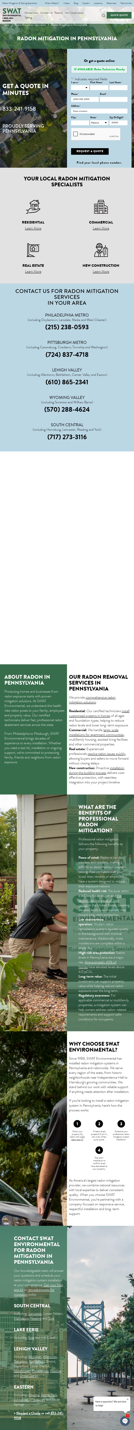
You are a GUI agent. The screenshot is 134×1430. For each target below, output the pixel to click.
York (51, 1318)
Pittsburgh (38, 1399)
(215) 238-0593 (67, 327)
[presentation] (96, 134)
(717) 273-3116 (67, 437)
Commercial (46, 12)
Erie (31, 1337)
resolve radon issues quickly (106, 753)
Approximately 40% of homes (97, 964)
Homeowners (31, 12)
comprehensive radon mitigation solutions (92, 700)
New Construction (74, 12)
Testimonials (126, 3)
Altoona (33, 1394)
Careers (86, 3)
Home (5, 24)
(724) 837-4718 (67, 354)
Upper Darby (29, 1375)
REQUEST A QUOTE (89, 151)
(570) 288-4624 (67, 409)
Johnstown (21, 1399)
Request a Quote (28, 1413)
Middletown (22, 1371)
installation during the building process (96, 770)
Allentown (50, 1356)
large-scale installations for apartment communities (96, 732)
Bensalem (20, 1361)
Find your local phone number (99, 162)
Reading (36, 1318)
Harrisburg (21, 1318)
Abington (34, 1356)
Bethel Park (49, 1394)
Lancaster (35, 1313)
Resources (111, 3)
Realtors (58, 12)
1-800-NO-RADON (8, 20)
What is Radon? (52, 3)
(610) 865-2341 (67, 382)
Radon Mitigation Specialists (30, 24)
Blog (76, 3)
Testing (28, 17)
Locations (98, 3)
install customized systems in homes (99, 713)
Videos (66, 3)
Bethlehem (36, 1361)
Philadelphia (40, 1371)
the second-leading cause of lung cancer (99, 900)
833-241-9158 (19, 109)
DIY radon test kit (78, 1138)
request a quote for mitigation (34, 1292)
